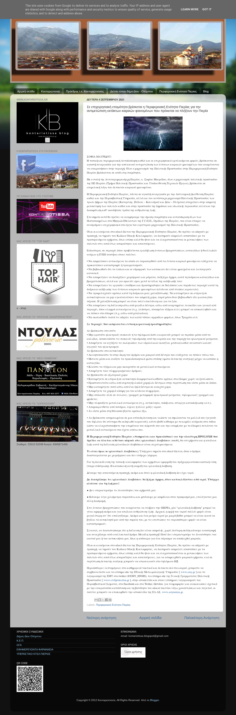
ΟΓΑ (19, 645)
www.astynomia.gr (172, 592)
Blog (206, 91)
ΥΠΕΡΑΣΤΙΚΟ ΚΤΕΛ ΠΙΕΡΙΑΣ (34, 654)
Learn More (190, 9)
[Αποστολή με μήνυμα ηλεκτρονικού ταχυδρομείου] (96, 600)
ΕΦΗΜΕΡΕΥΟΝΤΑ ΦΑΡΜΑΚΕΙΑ (35, 649)
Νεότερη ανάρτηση (101, 618)
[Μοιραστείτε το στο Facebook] (106, 600)
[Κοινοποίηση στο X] (103, 600)
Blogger (154, 700)
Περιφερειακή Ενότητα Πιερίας (178, 91)
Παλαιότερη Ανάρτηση (201, 618)
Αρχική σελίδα (26, 91)
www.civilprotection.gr (116, 580)
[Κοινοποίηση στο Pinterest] (110, 600)
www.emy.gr (188, 572)
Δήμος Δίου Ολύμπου (29, 636)
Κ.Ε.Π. (20, 640)
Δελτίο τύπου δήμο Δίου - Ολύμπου (131, 91)
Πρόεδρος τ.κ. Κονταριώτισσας (85, 91)
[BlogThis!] (99, 600)
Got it (207, 9)
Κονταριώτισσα (50, 91)
